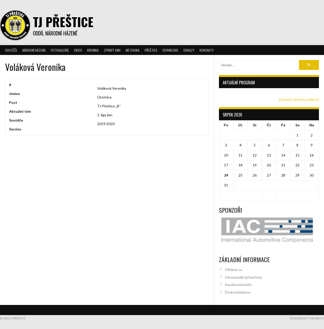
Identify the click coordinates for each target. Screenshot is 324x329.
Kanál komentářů (238, 284)
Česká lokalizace (237, 292)
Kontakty (206, 50)
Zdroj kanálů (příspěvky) (243, 277)
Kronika (93, 50)
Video (78, 50)
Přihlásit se (233, 269)
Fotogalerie (60, 50)
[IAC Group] (269, 230)
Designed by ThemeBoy (307, 318)
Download (170, 50)
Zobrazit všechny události (299, 99)
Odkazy (188, 50)
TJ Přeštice (63, 22)
